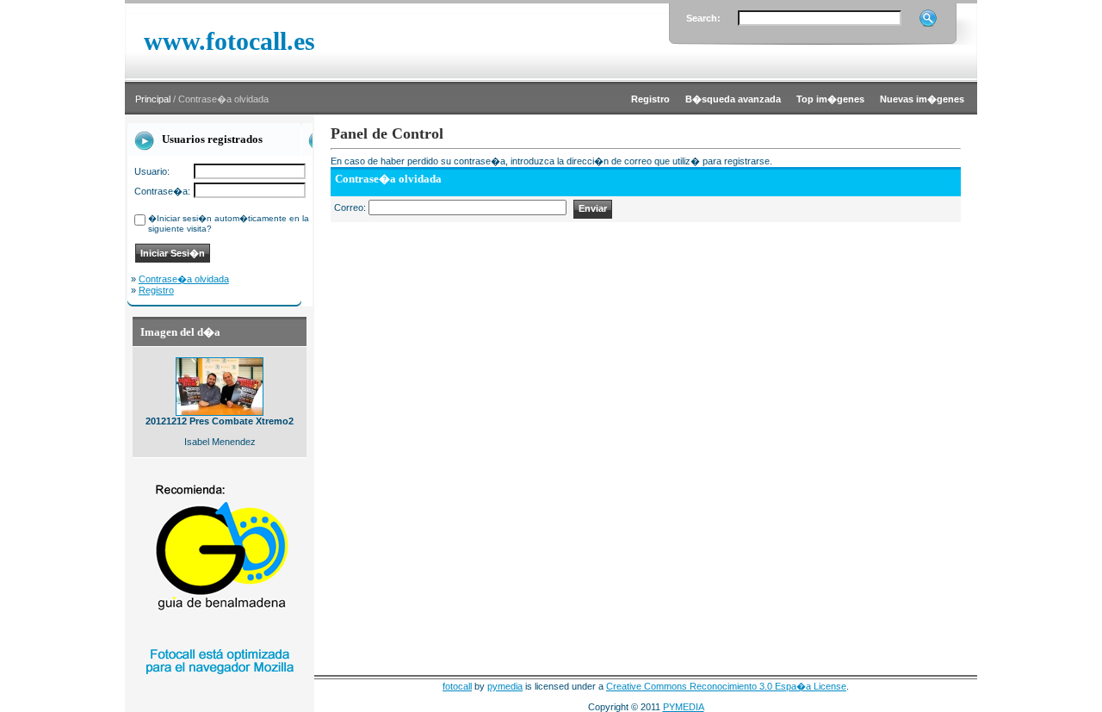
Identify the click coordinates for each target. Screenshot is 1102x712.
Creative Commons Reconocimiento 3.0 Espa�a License (726, 686)
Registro (156, 290)
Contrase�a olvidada (184, 279)
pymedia (505, 686)
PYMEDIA (683, 707)
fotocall (457, 686)
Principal (152, 99)
